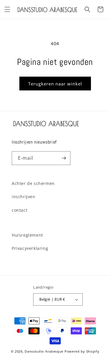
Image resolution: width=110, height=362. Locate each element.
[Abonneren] (63, 158)
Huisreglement (27, 235)
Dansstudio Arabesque (44, 351)
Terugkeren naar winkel (55, 84)
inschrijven (23, 196)
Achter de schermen (33, 183)
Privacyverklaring (30, 248)
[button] (7, 9)
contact (19, 210)
